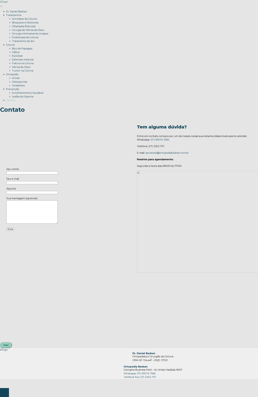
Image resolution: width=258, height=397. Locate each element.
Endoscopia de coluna (25, 37)
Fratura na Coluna (23, 63)
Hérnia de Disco (21, 67)
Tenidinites (18, 85)
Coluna (10, 44)
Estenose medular (23, 59)
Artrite (16, 78)
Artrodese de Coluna (24, 18)
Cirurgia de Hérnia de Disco (28, 30)
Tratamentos (13, 15)
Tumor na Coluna (22, 70)
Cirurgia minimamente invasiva (30, 33)
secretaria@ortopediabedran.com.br (167, 152)
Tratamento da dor (23, 41)
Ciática (16, 52)
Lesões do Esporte (23, 96)
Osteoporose (19, 81)
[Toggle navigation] (1, 6)
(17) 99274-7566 (160, 139)
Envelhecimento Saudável (28, 92)
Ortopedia (12, 74)
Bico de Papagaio (22, 48)
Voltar (6, 345)
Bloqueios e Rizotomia (25, 22)
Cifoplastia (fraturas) (24, 26)
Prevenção (12, 89)
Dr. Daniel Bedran (16, 11)
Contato (11, 100)
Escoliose (17, 55)
